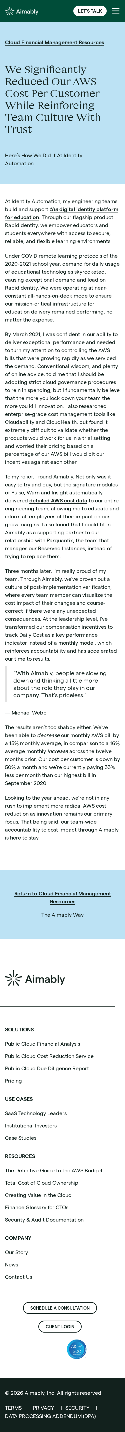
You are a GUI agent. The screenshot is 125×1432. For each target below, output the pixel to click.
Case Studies (20, 1138)
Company (18, 1238)
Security (77, 1408)
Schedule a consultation (60, 1308)
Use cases (19, 1099)
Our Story (16, 1252)
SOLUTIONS (19, 1029)
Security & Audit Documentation (44, 1220)
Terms (13, 1408)
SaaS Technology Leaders (36, 1113)
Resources (20, 1156)
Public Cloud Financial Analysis (42, 1044)
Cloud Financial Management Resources (54, 42)
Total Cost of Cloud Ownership (41, 1183)
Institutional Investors (31, 1125)
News (11, 1264)
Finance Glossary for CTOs (36, 1207)
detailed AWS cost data (58, 500)
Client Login (60, 1326)
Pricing (13, 1081)
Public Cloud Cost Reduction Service (49, 1056)
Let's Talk (90, 11)
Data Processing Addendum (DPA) (50, 1416)
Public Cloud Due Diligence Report (47, 1068)
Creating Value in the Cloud (38, 1195)
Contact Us (18, 1277)
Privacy (43, 1408)
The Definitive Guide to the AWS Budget (54, 1170)
